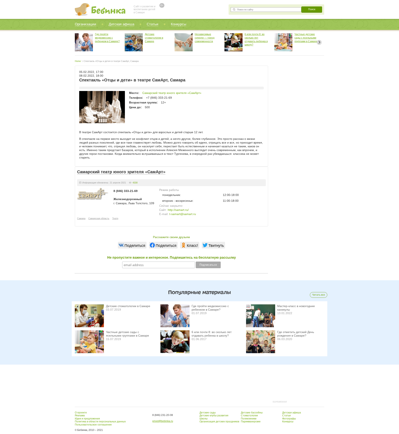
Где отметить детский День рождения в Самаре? (295, 333)
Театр (115, 218)
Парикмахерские (251, 421)
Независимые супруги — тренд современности (190, 38)
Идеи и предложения (87, 418)
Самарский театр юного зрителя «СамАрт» (171, 93)
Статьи (152, 24)
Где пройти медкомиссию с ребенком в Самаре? (92, 38)
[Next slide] (319, 42)
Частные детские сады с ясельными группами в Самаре (291, 38)
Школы (204, 418)
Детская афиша (121, 24)
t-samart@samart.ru (182, 214)
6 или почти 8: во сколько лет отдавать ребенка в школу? (212, 333)
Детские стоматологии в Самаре (139, 38)
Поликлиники (248, 418)
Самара (81, 218)
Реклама (80, 415)
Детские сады (208, 412)
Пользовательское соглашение (93, 424)
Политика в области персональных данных (100, 421)
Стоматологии (249, 415)
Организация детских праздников (219, 421)
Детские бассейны (252, 412)
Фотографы (289, 418)
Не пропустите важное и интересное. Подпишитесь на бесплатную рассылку (171, 257)
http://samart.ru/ (178, 209)
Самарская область (98, 218)
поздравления (280, 401)
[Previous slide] (79, 42)
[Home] (100, 9)
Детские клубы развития (214, 415)
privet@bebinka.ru (162, 421)
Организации (85, 24)
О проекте (81, 412)
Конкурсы (178, 24)
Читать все (318, 294)
